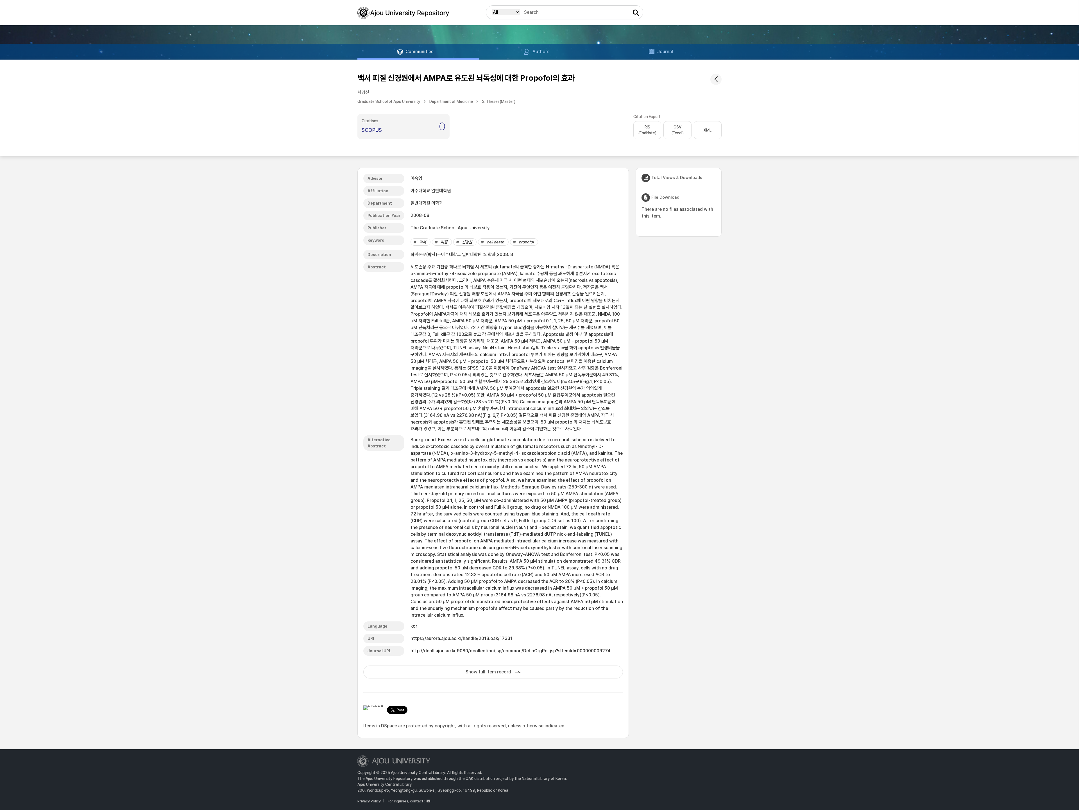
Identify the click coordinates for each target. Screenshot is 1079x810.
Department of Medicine (451, 101)
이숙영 (416, 178)
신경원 (467, 242)
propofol (526, 242)
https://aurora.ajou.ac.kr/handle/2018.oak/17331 (462, 638)
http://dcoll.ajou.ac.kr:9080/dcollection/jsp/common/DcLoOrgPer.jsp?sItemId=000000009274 (511, 650)
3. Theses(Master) (498, 101)
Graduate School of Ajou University (388, 101)
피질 (444, 242)
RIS (647, 130)
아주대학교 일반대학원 (431, 190)
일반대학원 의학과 (427, 203)
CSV (677, 130)
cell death (495, 242)
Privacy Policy (369, 801)
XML (707, 130)
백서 (422, 242)
